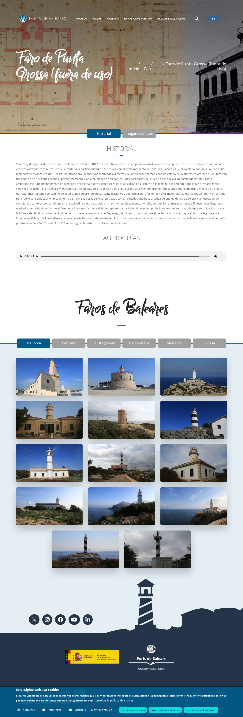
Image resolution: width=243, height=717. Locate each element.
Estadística (80, 710)
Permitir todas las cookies (201, 710)
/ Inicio (134, 66)
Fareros (113, 18)
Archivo (81, 18)
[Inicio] (42, 18)
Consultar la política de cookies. (114, 700)
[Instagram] (47, 619)
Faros (97, 18)
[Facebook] (60, 619)
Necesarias (29, 710)
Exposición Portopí (138, 18)
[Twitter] (34, 619)
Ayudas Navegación (171, 18)
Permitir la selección (133, 710)
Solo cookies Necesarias (165, 710)
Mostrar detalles (101, 710)
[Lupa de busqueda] (197, 18)
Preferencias (54, 710)
